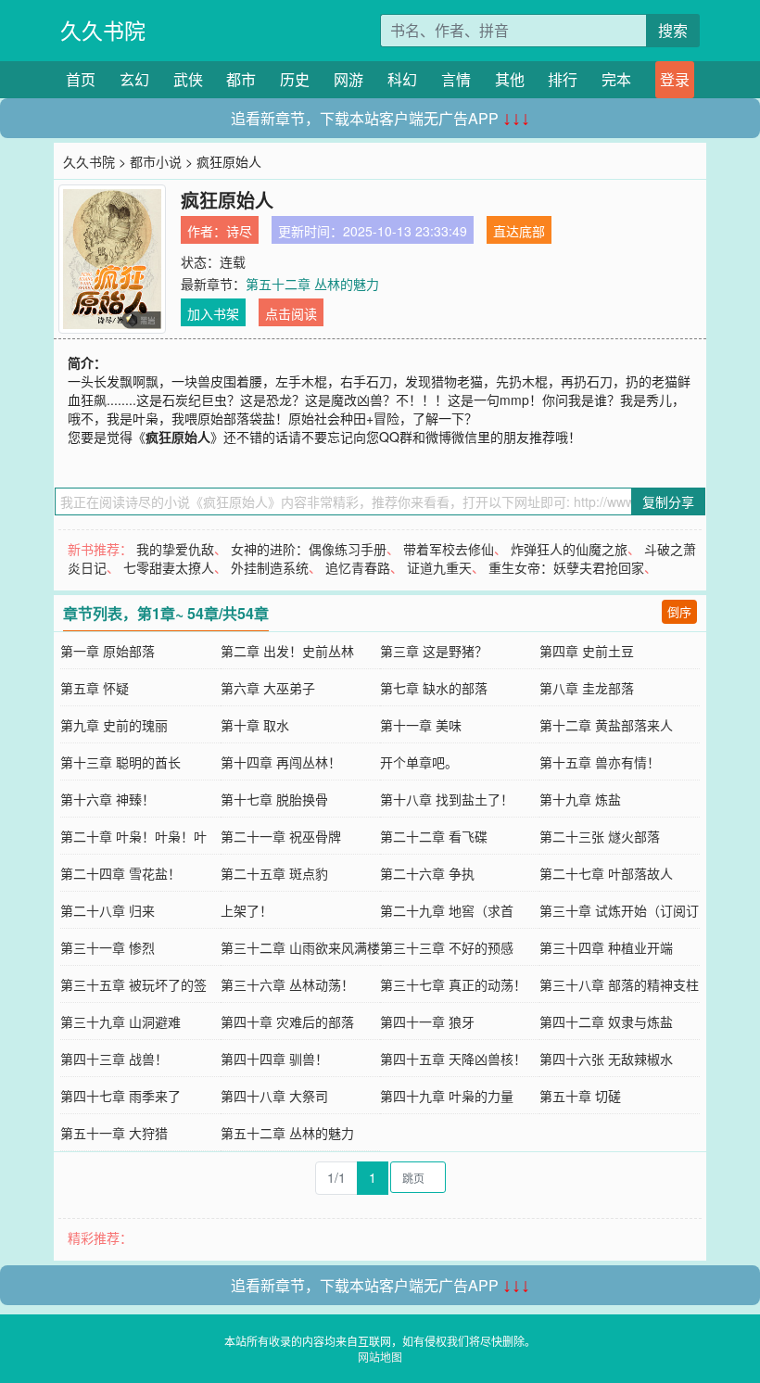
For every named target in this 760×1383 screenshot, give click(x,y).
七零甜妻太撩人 (168, 567)
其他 (510, 79)
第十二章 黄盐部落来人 (606, 725)
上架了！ (246, 910)
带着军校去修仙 (448, 548)
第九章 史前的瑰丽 (114, 725)
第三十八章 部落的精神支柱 (619, 984)
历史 (295, 79)
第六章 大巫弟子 (268, 688)
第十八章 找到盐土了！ (446, 799)
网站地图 (380, 1356)
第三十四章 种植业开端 (606, 947)
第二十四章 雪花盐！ (120, 873)
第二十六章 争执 (427, 873)
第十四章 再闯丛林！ (281, 762)
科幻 (402, 79)
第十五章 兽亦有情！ (599, 762)
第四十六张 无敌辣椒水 (606, 1058)
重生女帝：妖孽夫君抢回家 (566, 567)
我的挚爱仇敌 (175, 548)
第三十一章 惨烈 (107, 947)
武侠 (188, 79)
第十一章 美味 (421, 725)
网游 (348, 79)
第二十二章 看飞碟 (434, 836)
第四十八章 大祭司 (274, 1095)
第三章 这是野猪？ (434, 650)
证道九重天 (439, 567)
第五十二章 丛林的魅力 (312, 283)
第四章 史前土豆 (586, 650)
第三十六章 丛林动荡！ (287, 984)
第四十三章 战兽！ (114, 1058)
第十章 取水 (255, 725)
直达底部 (519, 231)
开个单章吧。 (419, 762)
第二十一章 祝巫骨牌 (281, 836)
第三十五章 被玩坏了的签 (133, 984)
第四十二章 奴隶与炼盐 (606, 1021)
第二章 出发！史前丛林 (287, 650)
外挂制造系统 (270, 567)
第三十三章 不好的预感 (446, 947)
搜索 (673, 30)
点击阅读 (291, 313)
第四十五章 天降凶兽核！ (453, 1058)
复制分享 (668, 501)
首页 (80, 79)
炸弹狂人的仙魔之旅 (569, 548)
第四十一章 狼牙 (427, 1021)
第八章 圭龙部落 (586, 688)
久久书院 (103, 30)
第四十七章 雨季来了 (120, 1095)
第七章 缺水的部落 (434, 688)
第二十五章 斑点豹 (274, 873)
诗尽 (239, 231)
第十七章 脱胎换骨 (274, 799)
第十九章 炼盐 (580, 799)
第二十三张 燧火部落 (599, 836)
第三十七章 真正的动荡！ (453, 984)
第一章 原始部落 (107, 650)
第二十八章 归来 (107, 910)
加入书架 (213, 313)
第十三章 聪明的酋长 (120, 762)
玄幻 (134, 79)
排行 (562, 79)
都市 (241, 79)
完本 (616, 79)
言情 (456, 79)
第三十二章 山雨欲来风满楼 (300, 947)
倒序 (679, 611)
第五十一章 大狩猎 (114, 1132)
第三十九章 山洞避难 (120, 1021)
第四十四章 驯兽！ (274, 1058)
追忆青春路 (357, 567)
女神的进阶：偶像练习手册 (308, 548)
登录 (675, 79)
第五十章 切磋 (580, 1095)
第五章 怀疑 (94, 688)
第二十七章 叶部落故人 (606, 873)
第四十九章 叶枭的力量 (446, 1095)
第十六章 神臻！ (107, 799)
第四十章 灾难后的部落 (287, 1021)
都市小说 (156, 161)
